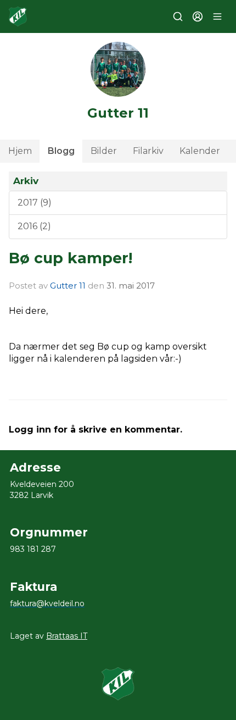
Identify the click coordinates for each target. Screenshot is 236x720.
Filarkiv (148, 151)
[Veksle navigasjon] (217, 16)
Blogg (61, 151)
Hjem (20, 151)
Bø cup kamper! (70, 258)
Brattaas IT (66, 636)
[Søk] (178, 16)
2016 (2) (34, 226)
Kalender (199, 151)
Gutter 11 (68, 285)
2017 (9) (35, 202)
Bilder (104, 151)
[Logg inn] (197, 16)
